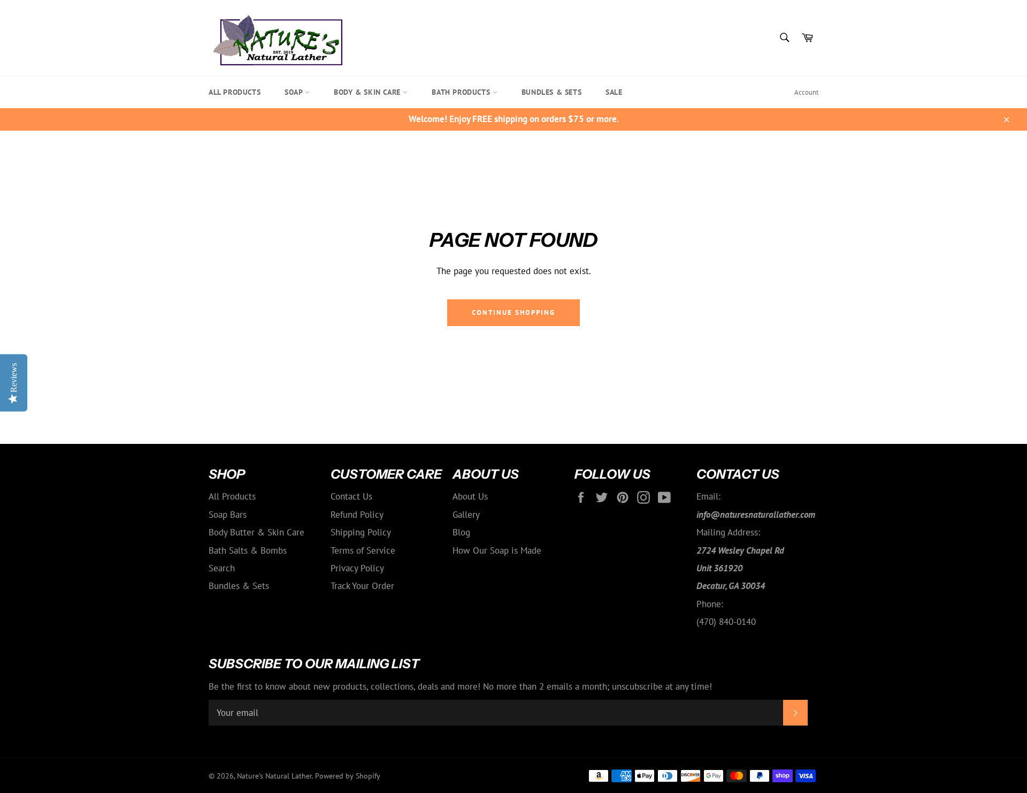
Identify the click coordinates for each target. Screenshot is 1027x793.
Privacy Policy (357, 568)
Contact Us (351, 496)
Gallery (466, 514)
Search (222, 568)
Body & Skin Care (368, 92)
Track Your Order (362, 586)
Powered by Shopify (347, 776)
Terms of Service (363, 550)
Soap (295, 92)
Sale (614, 92)
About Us (470, 496)
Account (806, 92)
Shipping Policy (361, 532)
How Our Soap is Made (497, 550)
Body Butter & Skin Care (256, 532)
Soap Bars (228, 514)
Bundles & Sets (551, 92)
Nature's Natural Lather (274, 776)
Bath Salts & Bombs (248, 550)
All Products (234, 92)
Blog (461, 532)
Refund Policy (357, 514)
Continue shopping (513, 312)
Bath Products (462, 92)
